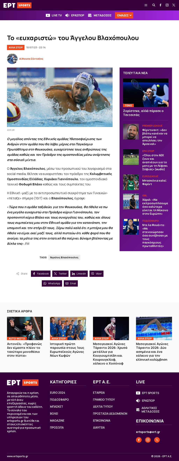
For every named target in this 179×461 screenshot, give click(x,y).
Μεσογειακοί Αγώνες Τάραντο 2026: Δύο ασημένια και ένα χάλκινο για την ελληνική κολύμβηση (152, 352)
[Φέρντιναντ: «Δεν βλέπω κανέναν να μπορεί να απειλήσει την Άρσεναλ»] (131, 132)
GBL (144, 195)
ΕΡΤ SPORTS (150, 393)
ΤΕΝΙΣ (128, 105)
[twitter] (174, 5)
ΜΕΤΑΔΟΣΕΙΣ (103, 15)
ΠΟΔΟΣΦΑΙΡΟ (150, 220)
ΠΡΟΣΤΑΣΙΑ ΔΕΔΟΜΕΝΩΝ (110, 413)
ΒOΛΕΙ (54, 413)
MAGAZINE (57, 420)
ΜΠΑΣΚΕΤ (56, 406)
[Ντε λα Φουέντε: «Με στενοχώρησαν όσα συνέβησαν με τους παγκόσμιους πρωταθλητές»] (131, 227)
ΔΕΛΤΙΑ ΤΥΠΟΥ (103, 406)
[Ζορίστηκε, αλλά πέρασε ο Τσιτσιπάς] (146, 92)
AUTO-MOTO (17, 338)
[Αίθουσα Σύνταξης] (12, 59)
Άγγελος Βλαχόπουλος (64, 257)
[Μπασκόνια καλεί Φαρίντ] (131, 182)
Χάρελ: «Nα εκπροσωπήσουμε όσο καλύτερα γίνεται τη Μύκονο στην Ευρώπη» (155, 207)
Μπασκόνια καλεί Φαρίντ (154, 182)
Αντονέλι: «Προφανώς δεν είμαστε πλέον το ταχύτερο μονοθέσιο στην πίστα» (24, 350)
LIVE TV (57, 15)
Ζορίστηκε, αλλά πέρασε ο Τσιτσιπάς (143, 113)
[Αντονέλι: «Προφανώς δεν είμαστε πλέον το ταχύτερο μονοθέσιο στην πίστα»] (25, 328)
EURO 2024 (57, 393)
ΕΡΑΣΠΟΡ (77, 15)
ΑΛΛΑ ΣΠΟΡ (16, 47)
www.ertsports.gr (17, 456)
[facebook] (160, 5)
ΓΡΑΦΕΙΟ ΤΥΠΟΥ (104, 400)
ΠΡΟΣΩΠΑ (57, 427)
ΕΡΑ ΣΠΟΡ (148, 151)
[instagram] (167, 5)
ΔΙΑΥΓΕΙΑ (99, 427)
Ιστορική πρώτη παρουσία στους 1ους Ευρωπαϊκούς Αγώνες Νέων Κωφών (67, 350)
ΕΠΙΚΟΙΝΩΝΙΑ (101, 420)
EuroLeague (150, 176)
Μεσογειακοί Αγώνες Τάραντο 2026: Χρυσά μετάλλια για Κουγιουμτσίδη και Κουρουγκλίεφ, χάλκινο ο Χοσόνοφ (110, 354)
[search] (154, 5)
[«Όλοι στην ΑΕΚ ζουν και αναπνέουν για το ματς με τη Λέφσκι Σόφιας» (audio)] (131, 157)
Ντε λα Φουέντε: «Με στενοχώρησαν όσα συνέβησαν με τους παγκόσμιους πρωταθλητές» (155, 235)
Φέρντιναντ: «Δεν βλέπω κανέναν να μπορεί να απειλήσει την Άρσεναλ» (154, 137)
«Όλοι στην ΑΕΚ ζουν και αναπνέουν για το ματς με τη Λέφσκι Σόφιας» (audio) (155, 162)
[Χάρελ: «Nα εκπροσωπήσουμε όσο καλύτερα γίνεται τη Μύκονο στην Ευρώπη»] (131, 201)
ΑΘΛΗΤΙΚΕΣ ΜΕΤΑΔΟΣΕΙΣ (151, 409)
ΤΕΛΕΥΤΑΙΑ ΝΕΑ (135, 73)
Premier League (152, 125)
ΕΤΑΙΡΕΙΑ (99, 393)
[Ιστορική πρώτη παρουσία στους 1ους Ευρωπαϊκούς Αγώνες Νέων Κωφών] (68, 328)
